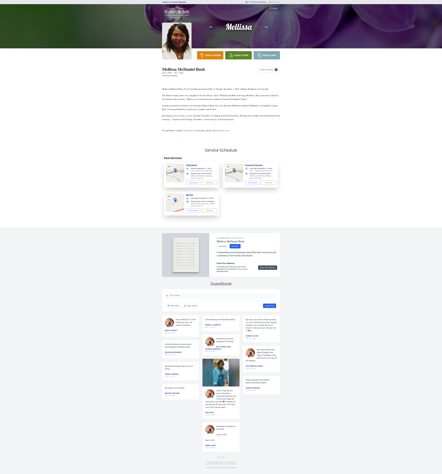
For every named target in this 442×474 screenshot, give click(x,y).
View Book (222, 246)
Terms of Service (227, 464)
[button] (175, 170)
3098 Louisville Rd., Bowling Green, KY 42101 (201, 177)
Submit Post (269, 306)
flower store (224, 130)
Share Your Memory (267, 267)
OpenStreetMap (223, 467)
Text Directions (193, 183)
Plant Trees (209, 183)
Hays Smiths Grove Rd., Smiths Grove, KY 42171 (202, 205)
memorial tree (190, 130)
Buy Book (235, 246)
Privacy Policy (214, 464)
